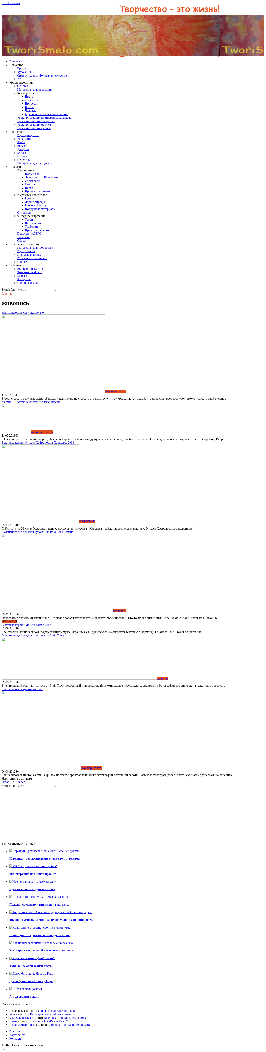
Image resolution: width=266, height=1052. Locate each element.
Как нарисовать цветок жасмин (22, 689)
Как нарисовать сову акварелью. (23, 312)
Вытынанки (33, 223)
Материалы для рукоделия (34, 163)
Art (19, 79)
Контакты (15, 1038)
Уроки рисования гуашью (34, 128)
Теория (29, 219)
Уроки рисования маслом (34, 124)
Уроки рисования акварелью (36, 121)
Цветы (29, 96)
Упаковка (23, 237)
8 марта (30, 184)
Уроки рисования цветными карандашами (45, 117)
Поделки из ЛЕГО (29, 233)
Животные (32, 100)
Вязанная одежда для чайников (54, 1010)
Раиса (13, 1014)
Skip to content (11, 3)
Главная (14, 61)
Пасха (29, 188)
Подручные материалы (40, 209)
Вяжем (21, 145)
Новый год (32, 173)
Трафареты (32, 226)
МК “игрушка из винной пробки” (33, 874)
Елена (13, 1021)
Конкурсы (24, 279)
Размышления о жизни (32, 258)
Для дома (23, 149)
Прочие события (28, 282)
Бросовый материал (38, 205)
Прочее (22, 261)
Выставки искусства (30, 268)
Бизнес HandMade (29, 254)
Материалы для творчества (35, 247)
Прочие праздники (37, 191)
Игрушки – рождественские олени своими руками (44, 858)
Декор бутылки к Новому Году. (31, 981)
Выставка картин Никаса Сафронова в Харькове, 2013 (38, 442)
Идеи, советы (26, 251)
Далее (21, 782)
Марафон (23, 275)
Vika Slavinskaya (20, 1017)
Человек (30, 110)
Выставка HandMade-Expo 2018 (65, 1017)
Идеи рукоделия (28, 135)
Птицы (29, 107)
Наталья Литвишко (22, 1024)
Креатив (22, 68)
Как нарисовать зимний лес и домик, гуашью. (41, 950)
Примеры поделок (37, 230)
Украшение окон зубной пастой (31, 965)
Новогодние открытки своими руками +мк (39, 935)
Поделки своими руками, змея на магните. (39, 904)
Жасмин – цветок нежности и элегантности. (31, 402)
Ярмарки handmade (29, 272)
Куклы (21, 152)
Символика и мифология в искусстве (42, 75)
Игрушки (23, 156)
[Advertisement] (118, 815)
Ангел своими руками (24, 996)
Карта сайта (17, 1035)
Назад (5, 782)
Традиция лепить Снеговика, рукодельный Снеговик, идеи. (51, 919)
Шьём (21, 142)
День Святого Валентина (41, 177)
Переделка (24, 159)
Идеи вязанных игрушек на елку (32, 889)
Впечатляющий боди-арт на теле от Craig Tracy (33, 635)
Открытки (24, 212)
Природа (31, 103)
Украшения (24, 138)
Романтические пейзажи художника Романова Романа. (38, 532)
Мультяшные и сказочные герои (46, 114)
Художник (24, 72)
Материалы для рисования (34, 89)
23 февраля (32, 180)
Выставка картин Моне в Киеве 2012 (26, 625)
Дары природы (35, 202)
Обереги (22, 240)
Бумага (29, 198)
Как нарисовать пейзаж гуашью (51, 1014)
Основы (22, 86)
